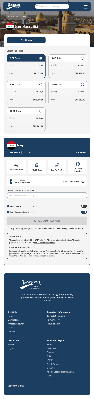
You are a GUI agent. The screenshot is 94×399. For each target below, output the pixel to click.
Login (31, 190)
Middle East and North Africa (60, 371)
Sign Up (11, 344)
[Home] (13, 6)
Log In (11, 348)
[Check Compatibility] (82, 181)
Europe (50, 352)
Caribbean (52, 348)
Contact (11, 331)
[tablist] (47, 40)
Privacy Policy (61, 228)
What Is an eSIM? (16, 323)
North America (54, 364)
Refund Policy (77, 228)
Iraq (24, 17)
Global (50, 375)
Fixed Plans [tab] (26, 40)
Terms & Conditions (46, 228)
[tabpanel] (47, 92)
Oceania (51, 368)
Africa (49, 344)
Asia (49, 356)
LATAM (50, 360)
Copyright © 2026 (16, 385)
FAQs (10, 327)
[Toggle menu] (85, 6)
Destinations (14, 319)
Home (10, 316)
